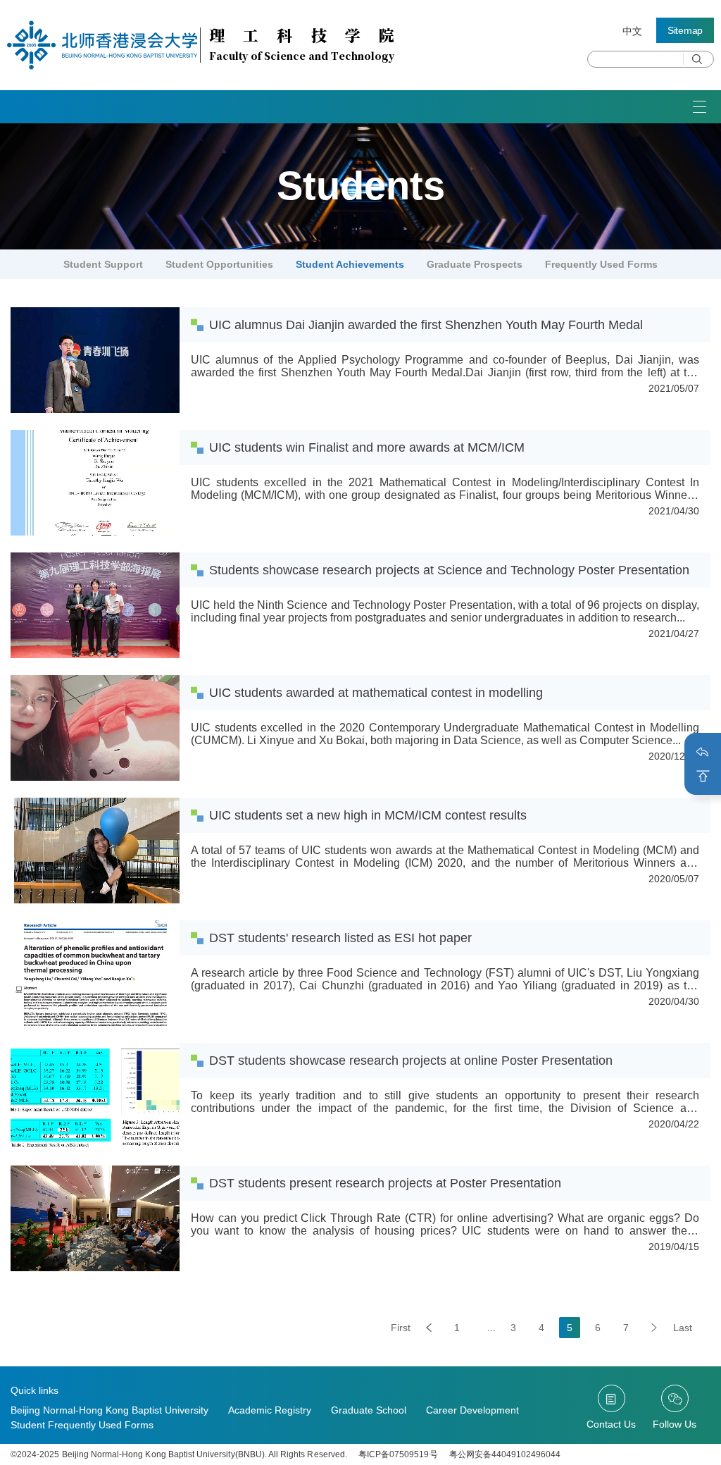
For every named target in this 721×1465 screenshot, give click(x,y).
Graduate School (368, 1410)
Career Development (472, 1410)
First (400, 1327)
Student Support (103, 264)
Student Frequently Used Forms (82, 1424)
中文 (632, 31)
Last (682, 1327)
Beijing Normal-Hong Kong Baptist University (109, 1410)
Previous (428, 1327)
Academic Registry (269, 1410)
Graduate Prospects (474, 264)
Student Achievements (350, 264)
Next (654, 1327)
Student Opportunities (219, 264)
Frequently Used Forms (601, 264)
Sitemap (685, 30)
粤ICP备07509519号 (398, 1454)
